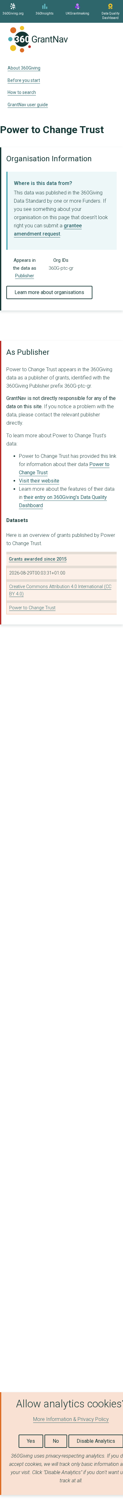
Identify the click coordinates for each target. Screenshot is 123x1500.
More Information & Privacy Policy (71, 1419)
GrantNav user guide (28, 104)
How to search (22, 92)
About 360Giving (24, 68)
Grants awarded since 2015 (38, 559)
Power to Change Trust (32, 608)
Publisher (24, 276)
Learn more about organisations (49, 292)
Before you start (24, 80)
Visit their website (39, 481)
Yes (31, 1441)
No (56, 1441)
